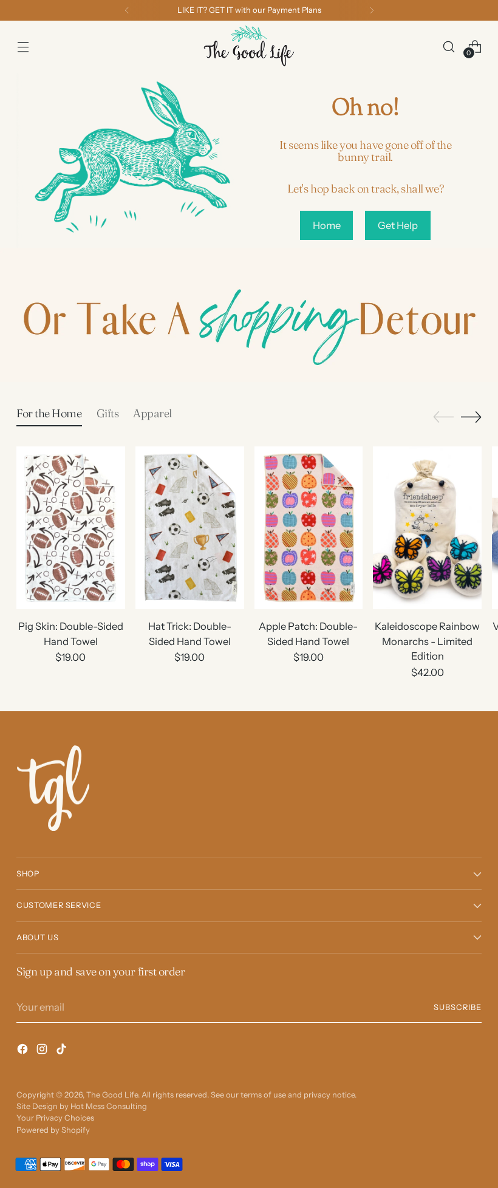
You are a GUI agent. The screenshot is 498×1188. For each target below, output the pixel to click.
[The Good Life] (249, 47)
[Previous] (127, 10)
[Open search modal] (449, 46)
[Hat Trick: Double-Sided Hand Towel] (189, 527)
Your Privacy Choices (55, 1117)
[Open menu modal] (22, 46)
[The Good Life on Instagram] (43, 1051)
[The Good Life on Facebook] (23, 1051)
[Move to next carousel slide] (471, 416)
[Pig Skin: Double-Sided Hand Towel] (70, 527)
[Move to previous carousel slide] (443, 417)
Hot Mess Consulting (108, 1106)
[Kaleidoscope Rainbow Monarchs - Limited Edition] (427, 527)
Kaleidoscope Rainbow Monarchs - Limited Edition (427, 641)
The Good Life (112, 1094)
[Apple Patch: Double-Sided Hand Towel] (308, 527)
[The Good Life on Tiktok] (62, 1051)
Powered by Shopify (53, 1130)
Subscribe (458, 1007)
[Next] (371, 10)
